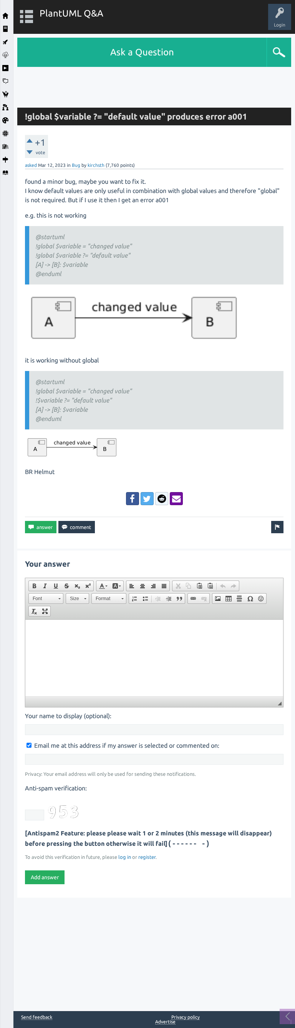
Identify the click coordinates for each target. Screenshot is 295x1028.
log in (124, 857)
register (147, 857)
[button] (34, 586)
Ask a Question (142, 52)
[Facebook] (132, 498)
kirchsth (96, 165)
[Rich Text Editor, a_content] (154, 658)
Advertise (165, 1021)
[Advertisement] (154, 84)
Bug (76, 165)
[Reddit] (161, 498)
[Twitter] (147, 498)
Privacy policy (185, 1017)
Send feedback (36, 1017)
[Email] (176, 498)
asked (31, 165)
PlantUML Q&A (71, 13)
